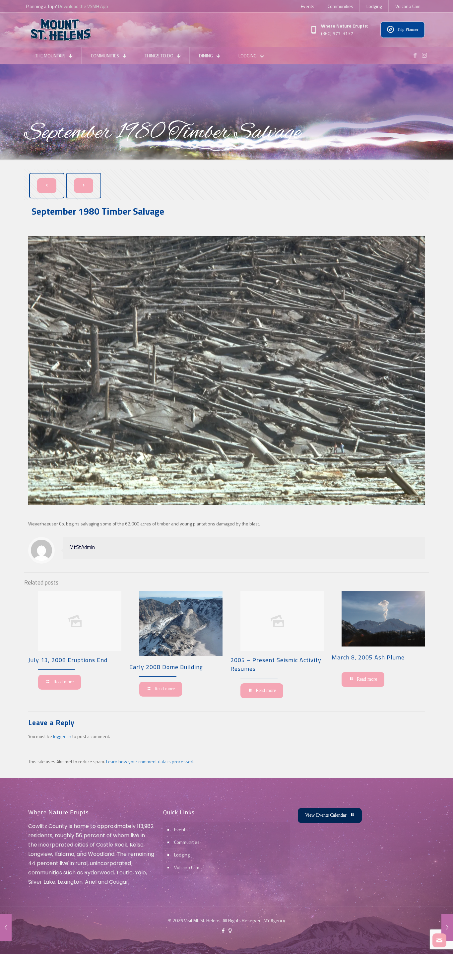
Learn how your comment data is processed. (150, 761)
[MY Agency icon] (229, 930)
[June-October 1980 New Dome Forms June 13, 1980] (6, 927)
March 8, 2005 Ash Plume (368, 657)
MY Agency (274, 920)
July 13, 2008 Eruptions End (67, 659)
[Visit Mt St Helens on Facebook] (415, 55)
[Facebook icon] (223, 930)
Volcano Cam (186, 867)
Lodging (182, 854)
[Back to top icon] (421, 940)
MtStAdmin (82, 547)
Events (181, 829)
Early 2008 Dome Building (166, 666)
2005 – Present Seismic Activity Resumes (275, 664)
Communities (187, 842)
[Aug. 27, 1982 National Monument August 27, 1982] (447, 927)
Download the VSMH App (83, 6)
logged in (62, 736)
